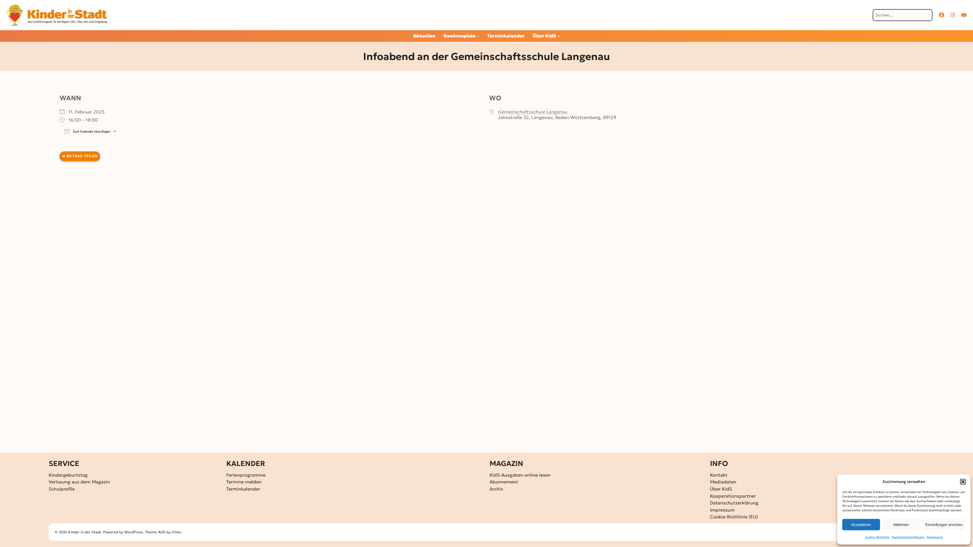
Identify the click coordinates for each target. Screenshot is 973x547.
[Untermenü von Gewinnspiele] (477, 36)
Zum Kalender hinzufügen (91, 131)
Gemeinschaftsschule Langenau (532, 112)
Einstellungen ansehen (944, 524)
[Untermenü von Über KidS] (558, 36)
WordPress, (134, 532)
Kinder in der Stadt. (85, 532)
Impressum (935, 537)
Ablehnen (901, 524)
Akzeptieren (861, 524)
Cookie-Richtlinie (877, 537)
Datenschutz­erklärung (908, 537)
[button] (962, 481)
